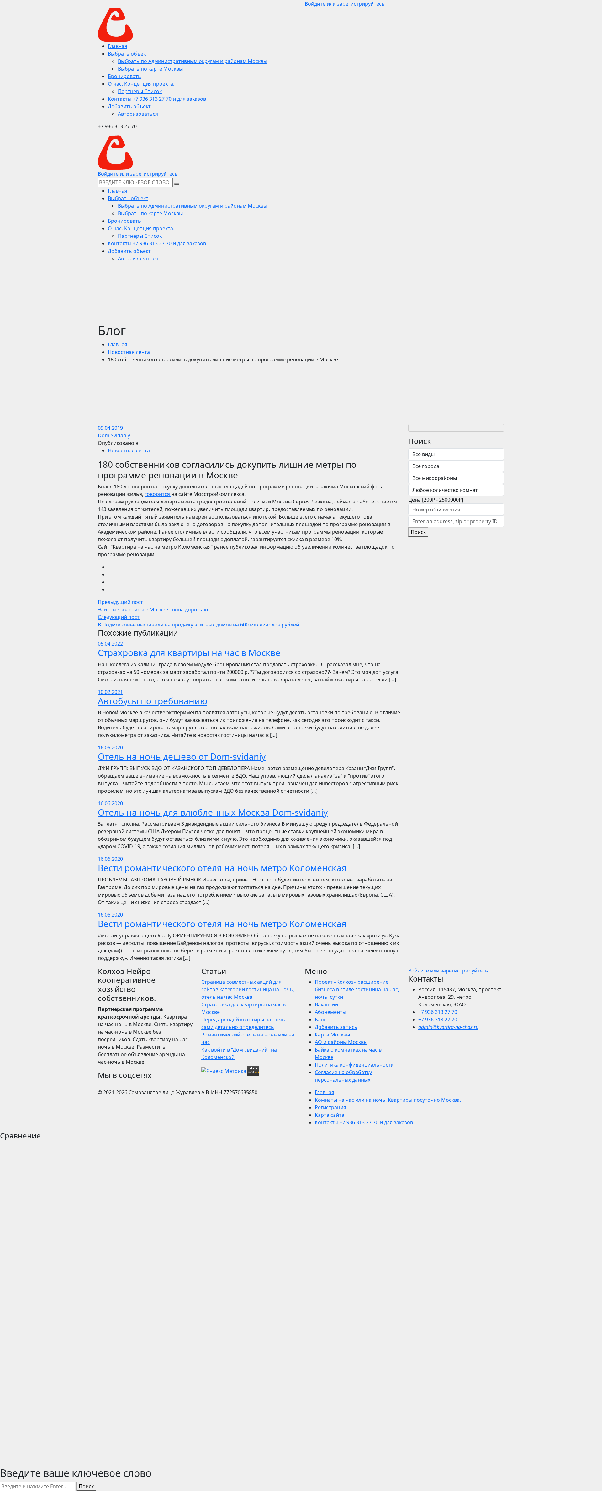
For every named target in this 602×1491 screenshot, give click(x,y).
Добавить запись (336, 1027)
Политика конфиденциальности (354, 1064)
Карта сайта (329, 1114)
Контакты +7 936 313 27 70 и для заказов (364, 1122)
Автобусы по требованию (152, 701)
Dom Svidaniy (114, 435)
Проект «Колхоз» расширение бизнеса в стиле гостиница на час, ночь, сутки (357, 989)
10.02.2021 (110, 692)
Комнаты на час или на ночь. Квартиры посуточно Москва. (388, 1099)
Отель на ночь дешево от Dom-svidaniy (182, 756)
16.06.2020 (110, 747)
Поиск (418, 532)
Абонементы (330, 1012)
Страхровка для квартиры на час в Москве (189, 652)
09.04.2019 (110, 427)
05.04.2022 (110, 643)
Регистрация (330, 1107)
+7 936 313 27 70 (437, 1012)
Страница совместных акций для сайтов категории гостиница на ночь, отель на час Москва (247, 989)
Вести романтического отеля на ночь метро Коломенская (222, 868)
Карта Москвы (332, 1034)
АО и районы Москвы (341, 1042)
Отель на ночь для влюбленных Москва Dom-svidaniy (213, 812)
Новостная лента (129, 352)
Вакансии (326, 1004)
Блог (320, 1019)
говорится (158, 494)
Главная (117, 344)
